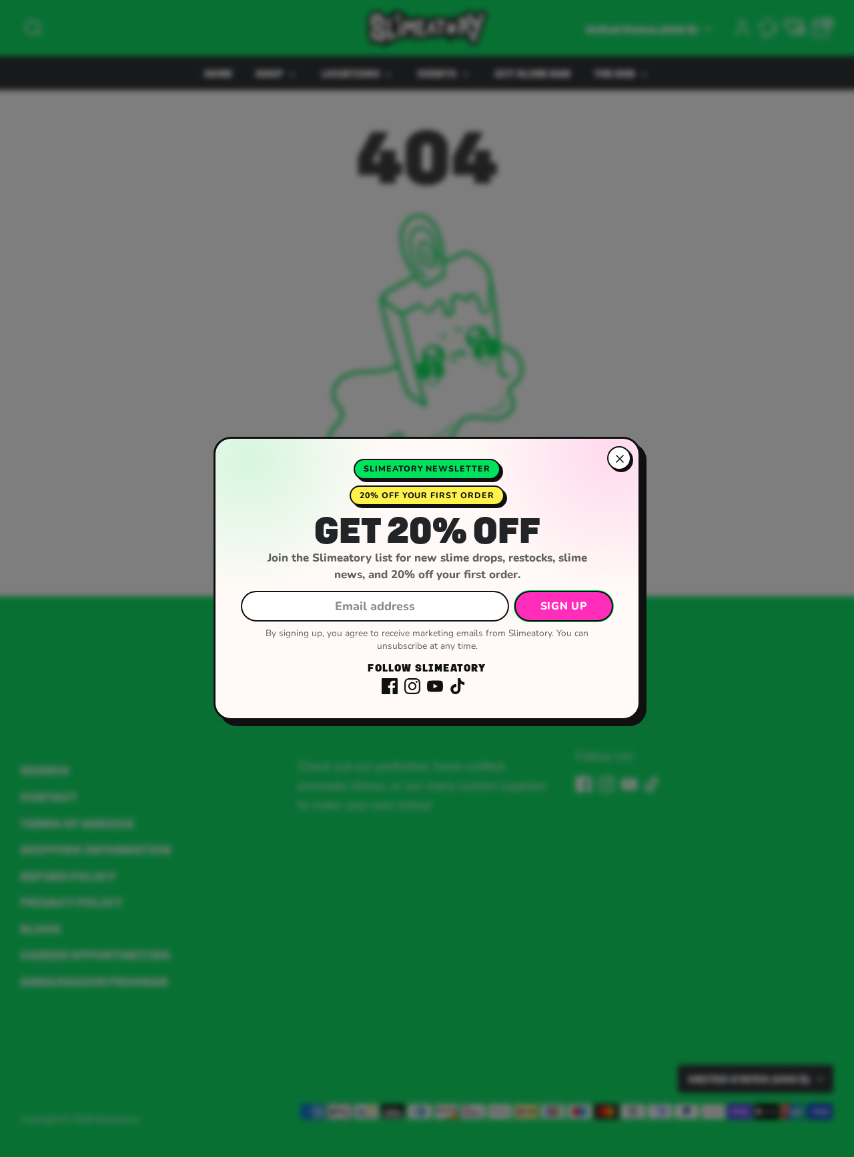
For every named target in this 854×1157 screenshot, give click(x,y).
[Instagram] (412, 686)
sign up (563, 606)
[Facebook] (390, 686)
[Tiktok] (458, 686)
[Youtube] (435, 686)
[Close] (619, 458)
